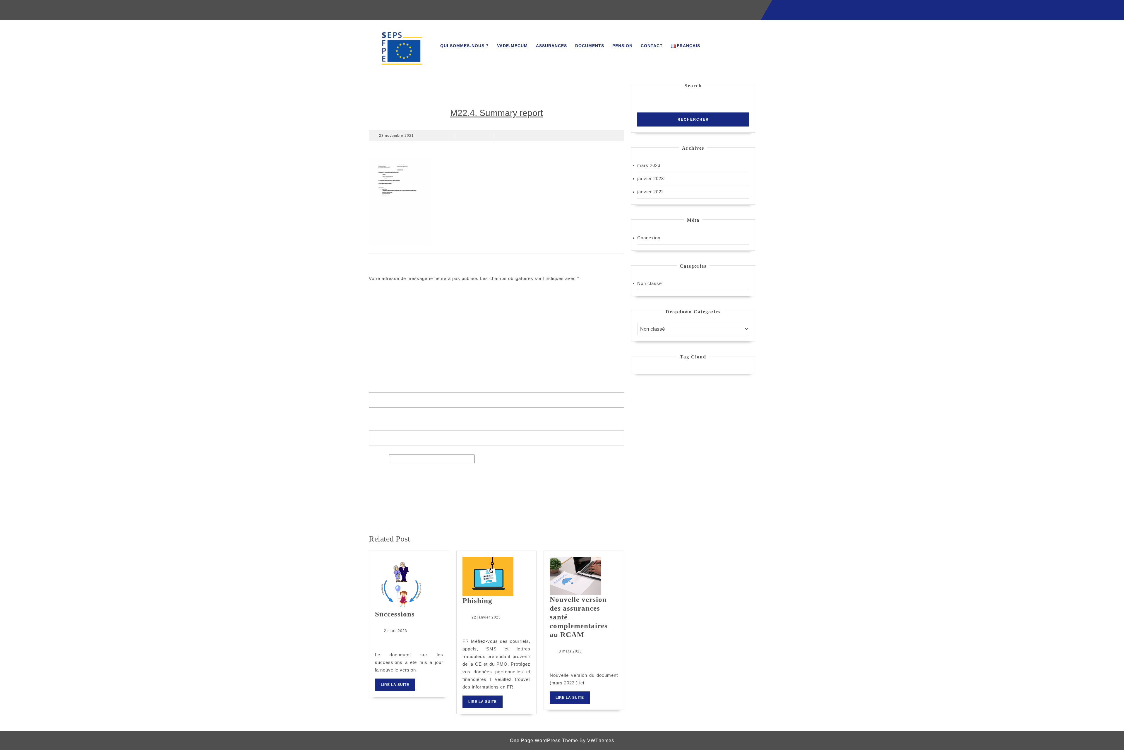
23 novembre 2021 (396, 136)
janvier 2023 (650, 178)
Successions (395, 614)
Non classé (649, 283)
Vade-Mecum (512, 45)
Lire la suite (398, 686)
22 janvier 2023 (486, 617)
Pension (622, 45)
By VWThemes (597, 740)
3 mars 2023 (570, 651)
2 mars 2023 (395, 631)
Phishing (477, 600)
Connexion (648, 237)
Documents (589, 45)
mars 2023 (648, 165)
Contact (652, 45)
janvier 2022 (650, 191)
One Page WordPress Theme (544, 740)
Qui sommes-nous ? (464, 45)
